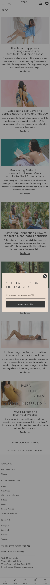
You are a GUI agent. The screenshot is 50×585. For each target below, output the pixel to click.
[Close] (45, 276)
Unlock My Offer (25, 304)
